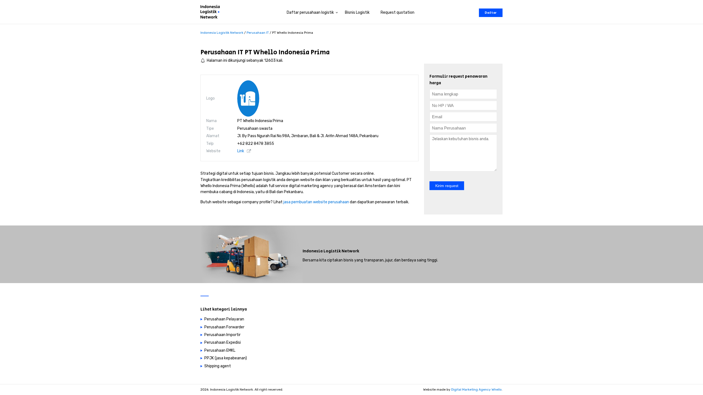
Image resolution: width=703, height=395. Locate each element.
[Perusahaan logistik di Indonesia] (211, 13)
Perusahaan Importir (222, 334)
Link (240, 151)
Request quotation (397, 12)
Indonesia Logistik (322, 251)
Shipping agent (217, 366)
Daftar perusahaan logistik (310, 12)
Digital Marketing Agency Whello (476, 389)
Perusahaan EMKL (219, 350)
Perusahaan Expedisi (222, 342)
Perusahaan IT (221, 52)
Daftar (491, 12)
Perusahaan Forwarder (224, 327)
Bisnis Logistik (357, 12)
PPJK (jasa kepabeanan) (225, 358)
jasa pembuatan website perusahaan (316, 202)
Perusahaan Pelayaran (224, 319)
